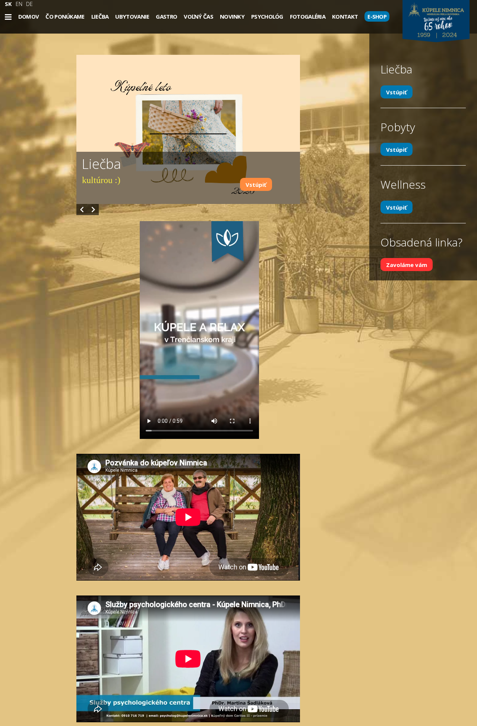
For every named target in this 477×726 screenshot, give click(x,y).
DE (29, 3)
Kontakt (345, 16)
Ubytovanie (132, 16)
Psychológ (267, 16)
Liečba (100, 16)
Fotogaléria (307, 16)
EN (19, 3)
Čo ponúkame (64, 16)
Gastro (166, 16)
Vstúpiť (256, 184)
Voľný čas (198, 16)
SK (8, 3)
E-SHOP (376, 16)
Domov (28, 16)
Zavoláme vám (406, 264)
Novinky (232, 16)
